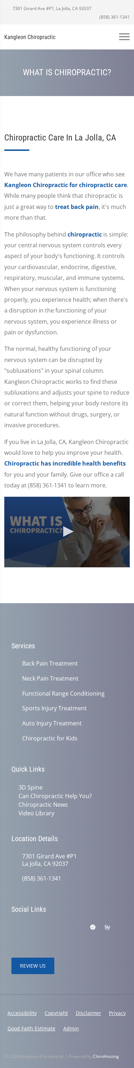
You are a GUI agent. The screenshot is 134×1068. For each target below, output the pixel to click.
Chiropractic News (43, 805)
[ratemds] (93, 927)
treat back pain (77, 207)
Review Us (33, 965)
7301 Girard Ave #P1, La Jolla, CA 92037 (51, 8)
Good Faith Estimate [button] (31, 1028)
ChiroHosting (106, 1056)
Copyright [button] (56, 1013)
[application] (67, 532)
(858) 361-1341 (114, 17)
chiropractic (85, 234)
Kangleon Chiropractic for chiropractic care (65, 185)
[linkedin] (77, 927)
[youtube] (46, 927)
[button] (67, 531)
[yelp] (15, 936)
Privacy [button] (117, 1013)
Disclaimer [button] (88, 1013)
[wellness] (107, 927)
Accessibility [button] (22, 1013)
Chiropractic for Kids (50, 738)
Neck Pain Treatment (50, 678)
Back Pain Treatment (50, 663)
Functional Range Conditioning (63, 693)
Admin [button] (71, 1028)
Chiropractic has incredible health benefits (65, 463)
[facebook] (15, 927)
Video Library (36, 813)
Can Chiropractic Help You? (55, 796)
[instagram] (62, 927)
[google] (30, 927)
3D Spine (31, 787)
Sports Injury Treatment (54, 708)
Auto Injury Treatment (52, 723)
